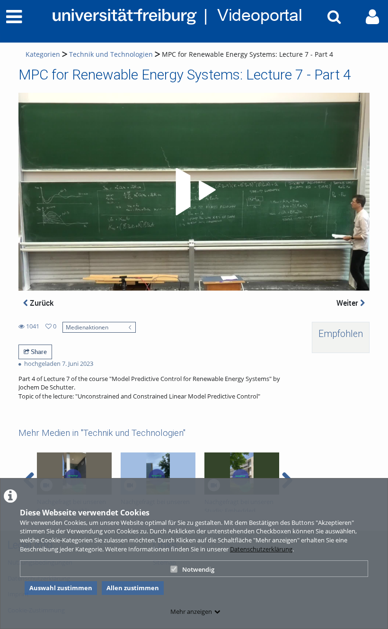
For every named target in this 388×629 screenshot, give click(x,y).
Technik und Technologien (111, 54)
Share (38, 351)
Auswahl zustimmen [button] (60, 588)
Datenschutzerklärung (261, 549)
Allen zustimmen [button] (132, 588)
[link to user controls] (372, 16)
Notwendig (198, 569)
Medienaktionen (87, 327)
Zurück (40, 303)
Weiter (348, 303)
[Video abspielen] (194, 191)
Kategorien (43, 54)
